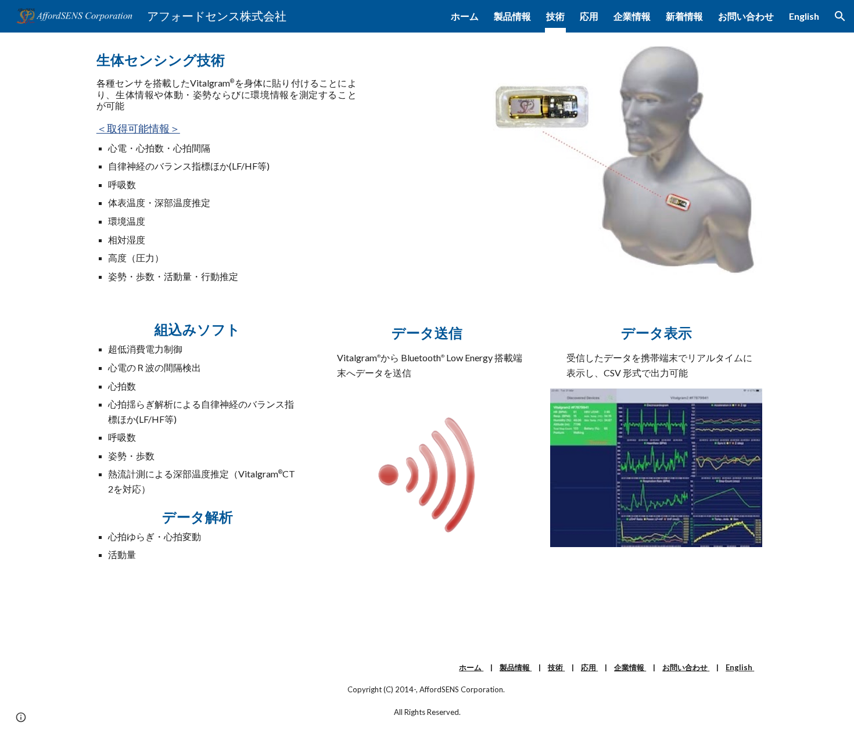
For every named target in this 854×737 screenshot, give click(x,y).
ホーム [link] (465, 15)
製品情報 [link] (512, 15)
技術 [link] (555, 15)
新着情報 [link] (684, 15)
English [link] (804, 15)
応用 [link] (589, 15)
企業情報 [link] (632, 15)
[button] (840, 16)
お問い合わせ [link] (746, 15)
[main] (226, 167)
